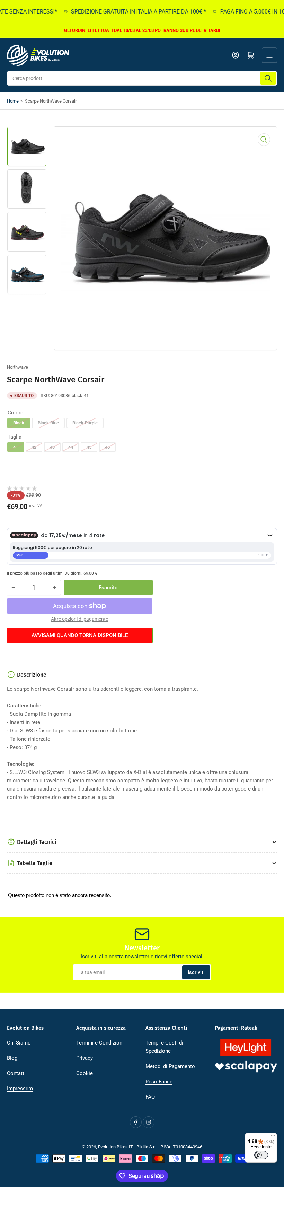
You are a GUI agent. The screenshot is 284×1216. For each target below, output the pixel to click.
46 (107, 447)
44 (70, 447)
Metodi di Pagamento (170, 1066)
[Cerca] (268, 78)
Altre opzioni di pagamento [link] (79, 619)
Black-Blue (48, 422)
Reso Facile (158, 1081)
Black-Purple (85, 422)
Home (13, 101)
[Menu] (273, 1137)
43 (52, 447)
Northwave (17, 367)
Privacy (85, 1058)
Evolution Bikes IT (115, 1146)
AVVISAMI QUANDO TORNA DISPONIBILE (80, 635)
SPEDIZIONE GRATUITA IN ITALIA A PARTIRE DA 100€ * (129, 11)
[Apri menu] (269, 55)
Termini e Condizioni (100, 1043)
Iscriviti (196, 972)
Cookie (84, 1073)
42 (34, 447)
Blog (12, 1058)
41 (15, 447)
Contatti (16, 1073)
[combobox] (142, 78)
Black (18, 422)
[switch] (261, 1155)
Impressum (20, 1088)
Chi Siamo (19, 1043)
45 (89, 447)
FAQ (150, 1097)
